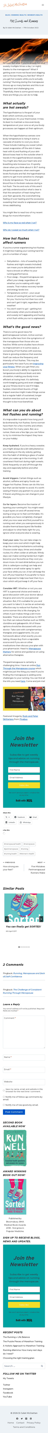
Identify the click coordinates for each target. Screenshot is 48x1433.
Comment (10, 1018)
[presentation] (24, 907)
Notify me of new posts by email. (21, 1105)
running (24, 849)
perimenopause (11, 849)
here (23, 681)
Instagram (8, 1389)
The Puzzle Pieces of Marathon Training (22, 1341)
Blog (7, 15)
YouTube (7, 1397)
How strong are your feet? (10, 866)
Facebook (8, 1393)
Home (11, 1423)
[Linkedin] (31, 1419)
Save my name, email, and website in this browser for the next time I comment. (24, 1090)
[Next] (41, 919)
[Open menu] (42, 5)
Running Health (18, 15)
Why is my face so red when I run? (20, 223)
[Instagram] (26, 1419)
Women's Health (35, 15)
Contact (20, 1423)
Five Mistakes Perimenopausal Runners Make (37, 868)
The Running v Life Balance (16, 1337)
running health (10, 854)
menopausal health (12, 844)
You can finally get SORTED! (23, 926)
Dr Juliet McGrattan (13, 28)
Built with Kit (24, 800)
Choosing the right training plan (18, 1358)
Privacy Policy (33, 1423)
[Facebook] (17, 1419)
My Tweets (8, 1378)
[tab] (19, 947)
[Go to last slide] (7, 919)
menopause (29, 844)
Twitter (6, 1385)
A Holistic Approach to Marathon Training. (24, 1346)
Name (7, 1057)
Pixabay (24, 719)
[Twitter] (22, 1419)
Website (8, 1082)
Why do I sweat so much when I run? (21, 230)
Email (7, 1069)
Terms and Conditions (24, 1427)
